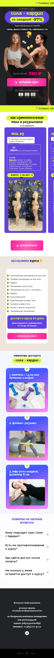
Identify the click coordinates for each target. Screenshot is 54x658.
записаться (28, 245)
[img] (17, 245)
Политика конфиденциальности (27, 611)
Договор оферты (27, 608)
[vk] (27, 634)
